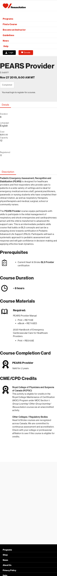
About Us (7, 565)
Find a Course (10, 24)
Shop (5, 555)
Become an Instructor (14, 30)
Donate (27, 52)
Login (11, 52)
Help (5, 46)
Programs (8, 19)
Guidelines (8, 35)
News (6, 40)
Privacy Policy (9, 570)
